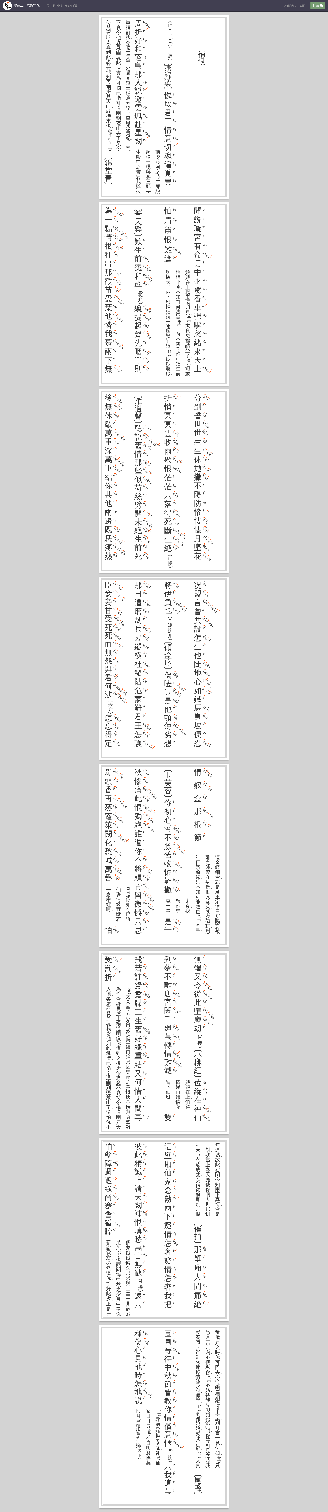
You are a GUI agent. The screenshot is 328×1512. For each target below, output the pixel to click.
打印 (316, 6)
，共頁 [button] (295, 6)
